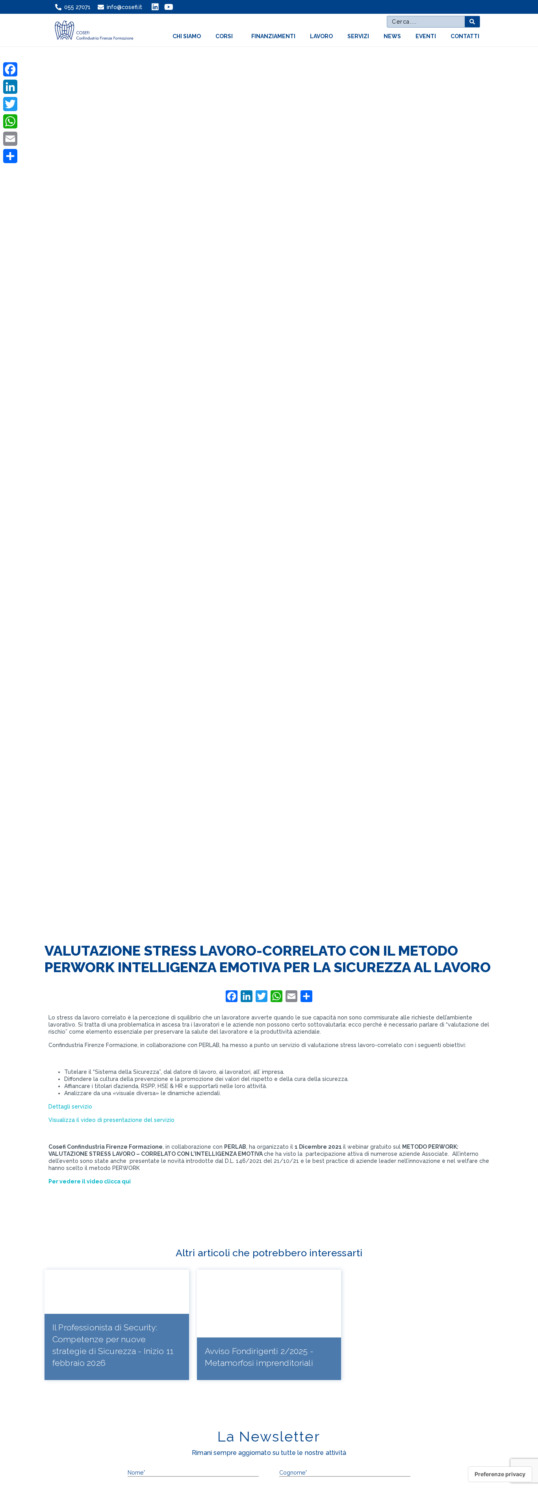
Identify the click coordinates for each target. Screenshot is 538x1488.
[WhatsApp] (10, 121)
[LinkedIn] (10, 86)
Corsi (224, 36)
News (392, 36)
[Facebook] (10, 69)
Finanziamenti (273, 36)
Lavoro (321, 36)
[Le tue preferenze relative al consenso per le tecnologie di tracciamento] (500, 1474)
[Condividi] (10, 156)
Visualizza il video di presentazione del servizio (111, 1120)
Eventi (426, 36)
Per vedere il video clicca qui (89, 1181)
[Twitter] (10, 104)
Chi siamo (187, 36)
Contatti (465, 36)
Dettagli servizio (70, 1106)
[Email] (10, 138)
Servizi (358, 36)
